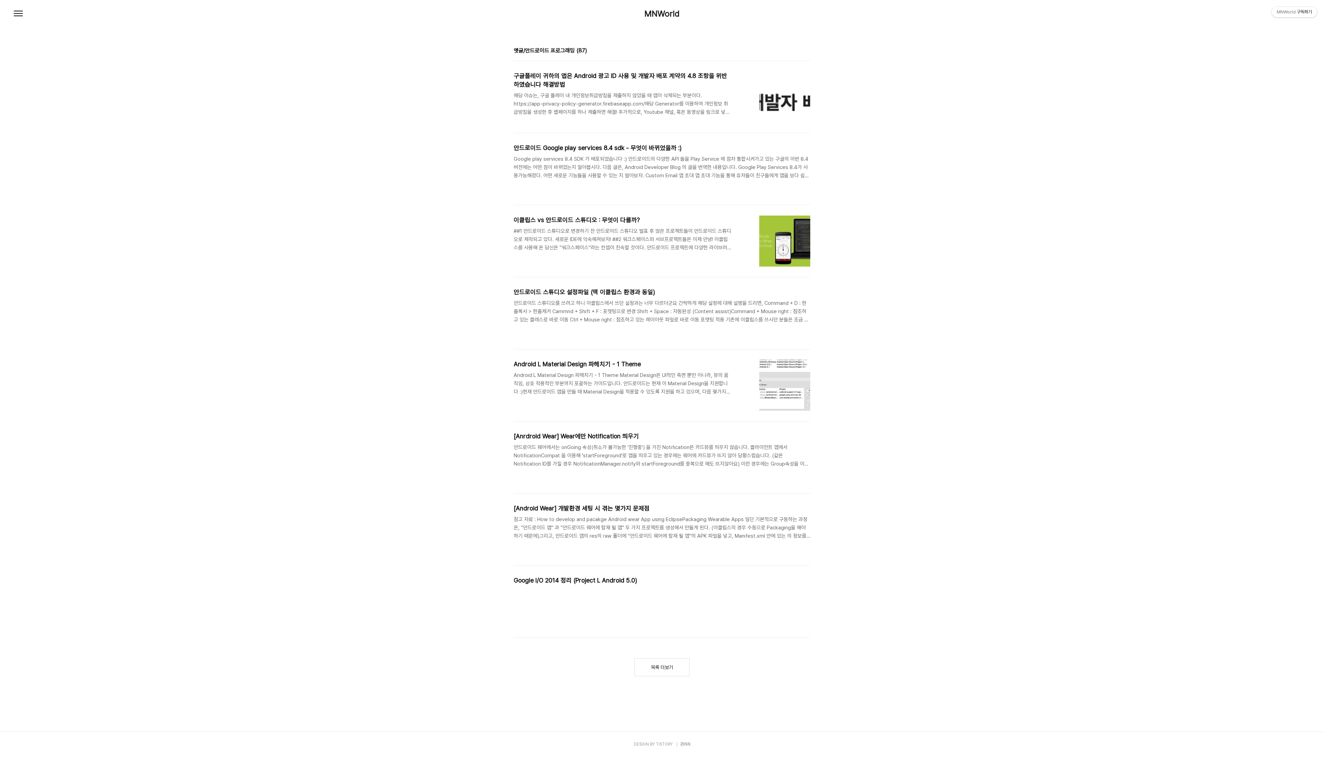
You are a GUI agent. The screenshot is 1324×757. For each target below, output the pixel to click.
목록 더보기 (662, 667)
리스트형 (806, 51)
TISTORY (664, 744)
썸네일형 (796, 51)
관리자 (685, 744)
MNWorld (662, 14)
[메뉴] (18, 14)
